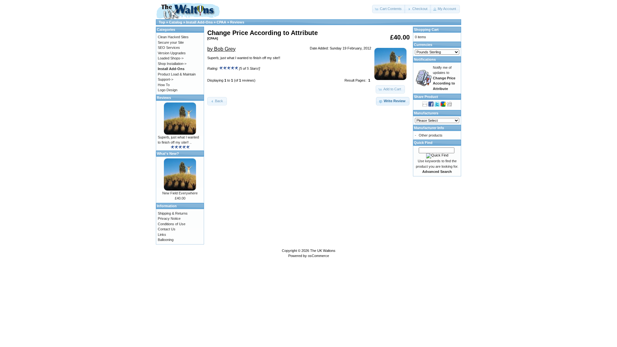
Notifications (425, 59)
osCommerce (318, 256)
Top (162, 22)
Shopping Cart (426, 29)
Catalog (175, 22)
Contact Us (166, 229)
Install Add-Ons (199, 22)
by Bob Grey (221, 49)
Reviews (237, 22)
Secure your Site (171, 42)
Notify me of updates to (444, 78)
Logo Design (167, 90)
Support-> (165, 79)
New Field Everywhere (180, 193)
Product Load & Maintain (177, 74)
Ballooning (166, 240)
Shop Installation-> (172, 64)
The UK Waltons (322, 251)
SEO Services (169, 47)
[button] (389, 9)
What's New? (168, 154)
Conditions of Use (171, 224)
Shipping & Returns (173, 213)
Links (162, 234)
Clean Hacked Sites (173, 37)
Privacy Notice (169, 218)
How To (164, 85)
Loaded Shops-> (170, 58)
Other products (431, 135)
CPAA (221, 22)
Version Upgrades (172, 53)
